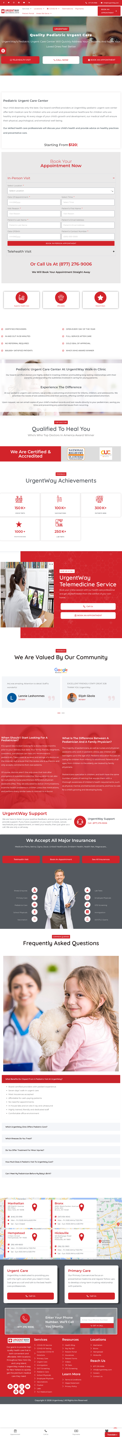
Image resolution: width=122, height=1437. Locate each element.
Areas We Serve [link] (42, 13)
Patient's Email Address (73, 220)
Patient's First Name (71, 208)
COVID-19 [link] (53, 9)
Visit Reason (14, 208)
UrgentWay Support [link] (101, 818)
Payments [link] (79, 9)
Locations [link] (38, 9)
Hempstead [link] (16, 1233)
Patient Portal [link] (28, 13)
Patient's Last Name (17, 220)
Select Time (67, 197)
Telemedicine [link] (67, 9)
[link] (3, 51)
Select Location (15, 186)
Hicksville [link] (62, 1233)
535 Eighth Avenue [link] (16, 1206)
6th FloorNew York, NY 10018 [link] (16, 1209)
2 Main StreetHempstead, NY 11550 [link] (17, 1237)
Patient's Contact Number (74, 231)
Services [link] (25, 9)
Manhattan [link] (16, 1203)
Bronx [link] (59, 1203)
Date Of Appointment (18, 197)
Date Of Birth (14, 231)
